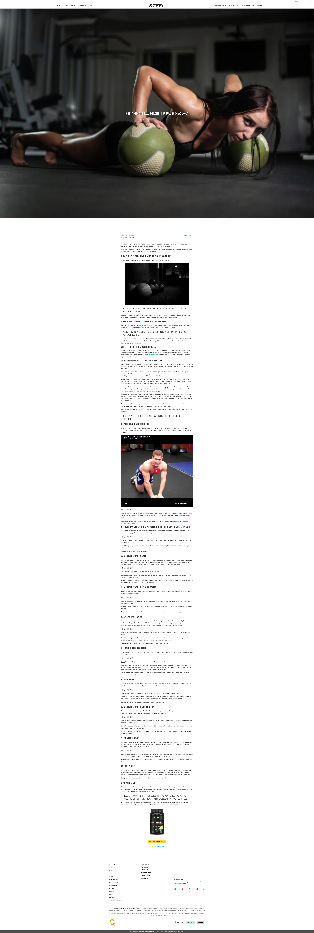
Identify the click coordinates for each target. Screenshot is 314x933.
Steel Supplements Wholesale (116, 870)
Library (237, 6)
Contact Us (111, 891)
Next (190, 235)
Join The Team (260, 6)
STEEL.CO (231, 6)
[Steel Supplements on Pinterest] (189, 889)
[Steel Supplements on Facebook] (175, 889)
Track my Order (112, 897)
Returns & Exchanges (114, 882)
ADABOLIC (155, 803)
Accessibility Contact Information (116, 900)
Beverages (73, 6)
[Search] (290, 1)
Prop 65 (110, 903)
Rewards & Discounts (248, 6)
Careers (110, 894)
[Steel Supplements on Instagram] (197, 889)
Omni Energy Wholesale (114, 873)
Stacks (66, 6)
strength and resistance (145, 325)
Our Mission (111, 867)
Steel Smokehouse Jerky (85, 6)
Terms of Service (113, 885)
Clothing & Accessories (221, 6)
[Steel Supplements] (157, 6)
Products (58, 6)
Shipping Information (113, 879)
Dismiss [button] (182, 931)
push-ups (152, 354)
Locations (111, 876)
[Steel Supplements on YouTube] (182, 889)
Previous (185, 235)
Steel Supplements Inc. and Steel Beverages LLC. (125, 908)
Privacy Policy (112, 888)
